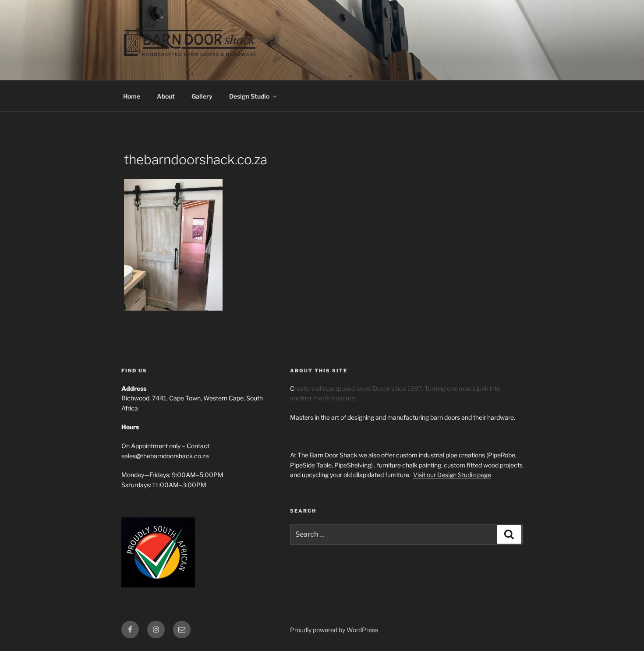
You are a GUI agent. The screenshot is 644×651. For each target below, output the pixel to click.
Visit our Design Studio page (452, 474)
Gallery (201, 96)
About (166, 96)
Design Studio (249, 96)
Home (131, 96)
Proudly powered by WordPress (334, 629)
